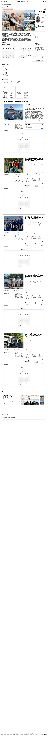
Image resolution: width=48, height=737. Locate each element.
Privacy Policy (14, 735)
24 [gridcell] (26, 55)
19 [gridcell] (30, 53)
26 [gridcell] (8, 57)
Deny (42, 734)
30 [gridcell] (3, 59)
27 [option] (25, 264)
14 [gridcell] (21, 53)
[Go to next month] (30, 47)
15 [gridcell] (23, 53)
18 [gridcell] (28, 53)
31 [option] (20, 150)
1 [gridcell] (23, 50)
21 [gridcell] (21, 55)
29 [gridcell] (13, 57)
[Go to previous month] (3, 47)
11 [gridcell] (28, 52)
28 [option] (27, 264)
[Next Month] (42, 137)
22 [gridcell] (23, 55)
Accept (45, 734)
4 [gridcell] (28, 50)
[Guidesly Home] (4, 1)
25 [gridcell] (6, 57)
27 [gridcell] (10, 57)
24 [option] (20, 264)
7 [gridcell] (21, 52)
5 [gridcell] (30, 50)
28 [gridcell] (11, 57)
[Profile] (46, 2)
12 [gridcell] (30, 52)
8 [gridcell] (23, 52)
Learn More (6, 130)
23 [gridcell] (25, 55)
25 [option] (22, 264)
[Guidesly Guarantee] (38, 12)
